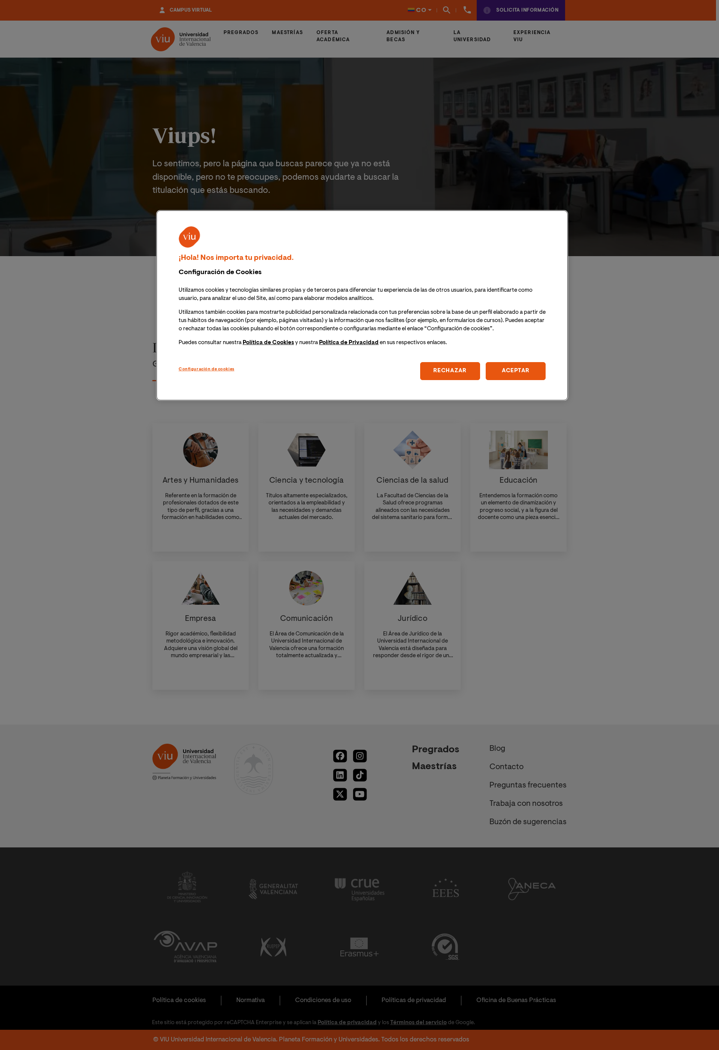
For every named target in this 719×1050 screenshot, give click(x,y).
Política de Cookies (268, 343)
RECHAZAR (450, 371)
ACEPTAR (516, 371)
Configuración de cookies (206, 369)
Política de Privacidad (349, 343)
